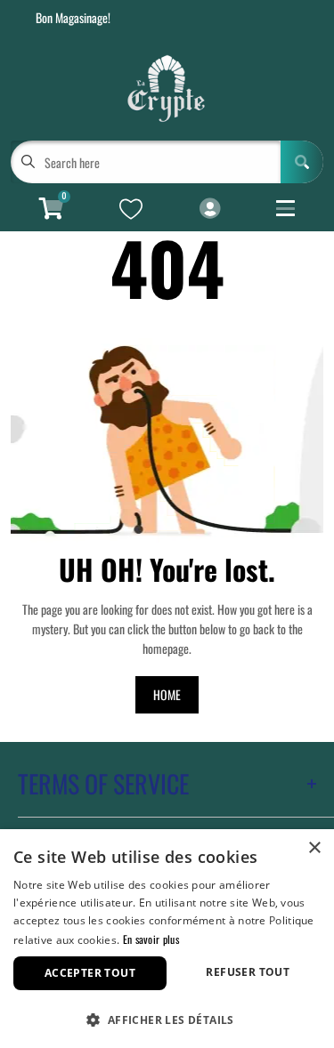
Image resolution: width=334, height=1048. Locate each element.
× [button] (314, 848)
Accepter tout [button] (90, 972)
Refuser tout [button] (247, 971)
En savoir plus (151, 939)
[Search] (302, 162)
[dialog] (167, 938)
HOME (167, 694)
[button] (167, 1018)
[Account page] (210, 209)
